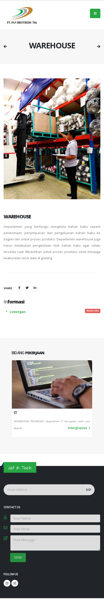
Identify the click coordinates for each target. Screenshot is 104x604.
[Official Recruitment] (14, 583)
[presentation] (11, 398)
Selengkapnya (78, 428)
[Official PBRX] (7, 583)
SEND (18, 557)
